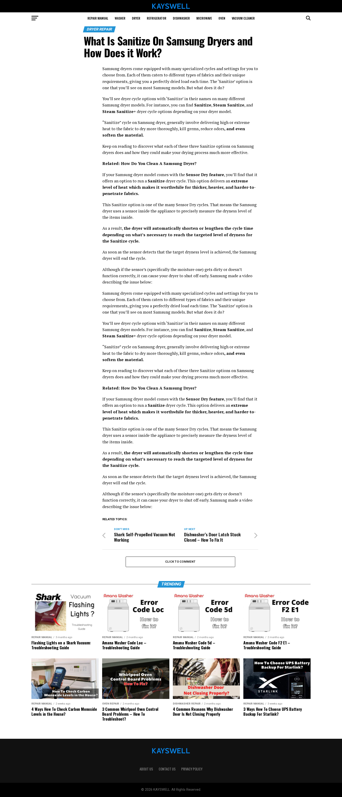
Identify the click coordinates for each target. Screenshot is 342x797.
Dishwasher (181, 18)
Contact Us (167, 768)
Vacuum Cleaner (243, 18)
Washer (120, 18)
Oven (221, 18)
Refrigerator (156, 18)
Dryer (136, 18)
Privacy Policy (191, 768)
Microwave (204, 18)
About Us (146, 768)
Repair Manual (97, 18)
